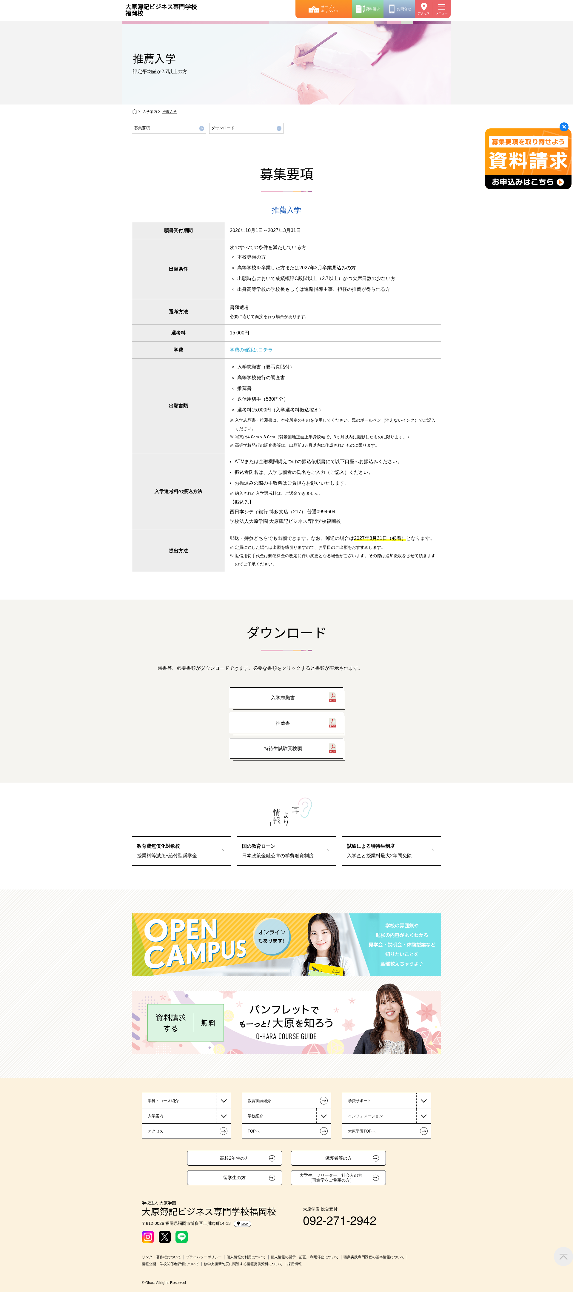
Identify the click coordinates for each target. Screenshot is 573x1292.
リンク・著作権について (161, 1257)
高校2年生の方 (234, 1158)
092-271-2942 (339, 1219)
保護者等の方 (338, 1158)
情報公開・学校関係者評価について (170, 1264)
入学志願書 (283, 697)
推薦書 (283, 723)
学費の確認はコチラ (251, 349)
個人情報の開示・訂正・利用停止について (305, 1257)
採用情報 (294, 1264)
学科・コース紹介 (163, 1101)
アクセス (424, 13)
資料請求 (373, 9)
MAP (244, 1223)
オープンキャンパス (330, 9)
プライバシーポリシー (204, 1257)
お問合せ (404, 9)
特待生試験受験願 (283, 748)
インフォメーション (365, 1116)
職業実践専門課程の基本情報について (374, 1257)
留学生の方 (234, 1177)
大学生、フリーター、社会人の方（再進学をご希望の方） (331, 1178)
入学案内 (150, 112)
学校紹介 (255, 1116)
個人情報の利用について (246, 1257)
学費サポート (359, 1101)
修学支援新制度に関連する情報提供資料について (243, 1264)
